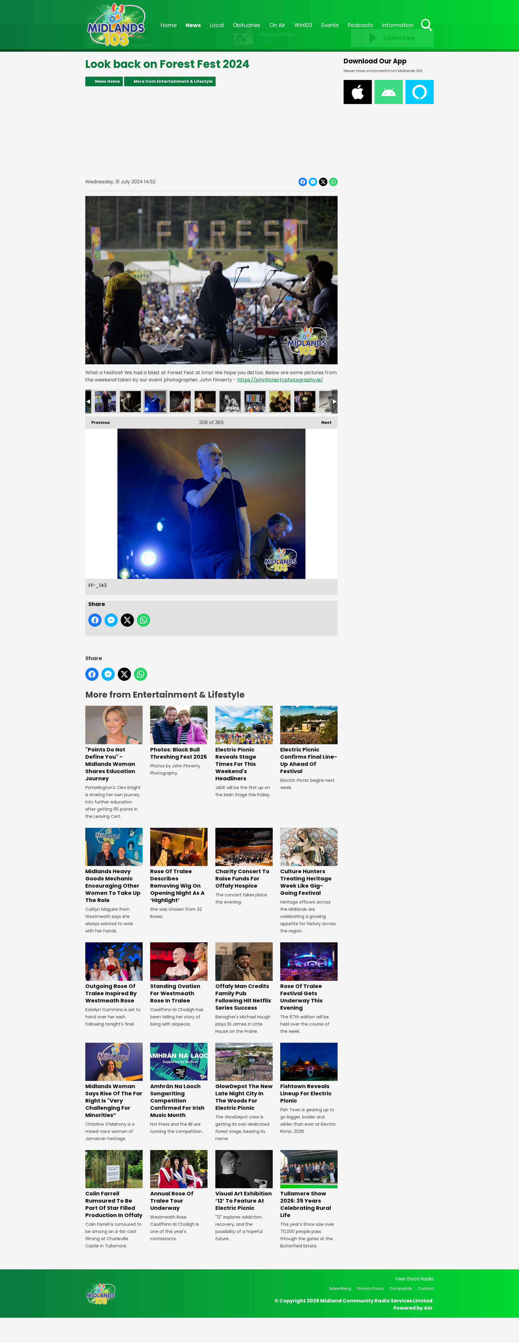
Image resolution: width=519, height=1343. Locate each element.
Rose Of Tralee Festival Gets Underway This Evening (301, 996)
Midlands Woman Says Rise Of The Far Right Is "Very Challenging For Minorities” (113, 1100)
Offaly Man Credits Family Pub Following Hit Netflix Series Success (243, 996)
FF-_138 (105, 401)
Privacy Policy (370, 1288)
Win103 (303, 25)
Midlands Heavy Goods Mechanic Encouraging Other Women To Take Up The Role (113, 885)
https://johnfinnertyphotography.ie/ (280, 379)
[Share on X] (323, 182)
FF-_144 (180, 401)
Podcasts (360, 25)
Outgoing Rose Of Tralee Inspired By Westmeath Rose (111, 993)
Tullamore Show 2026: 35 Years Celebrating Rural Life (305, 1204)
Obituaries (246, 25)
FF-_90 (304, 401)
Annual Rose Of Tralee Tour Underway (171, 1201)
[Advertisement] (211, 132)
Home (169, 25)
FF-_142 (130, 401)
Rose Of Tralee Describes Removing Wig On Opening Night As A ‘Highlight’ (177, 885)
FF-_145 (205, 401)
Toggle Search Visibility (427, 31)
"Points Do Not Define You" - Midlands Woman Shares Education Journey (110, 764)
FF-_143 (155, 401)
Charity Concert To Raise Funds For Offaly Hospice (242, 878)
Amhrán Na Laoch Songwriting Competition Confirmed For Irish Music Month (177, 1100)
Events (330, 25)
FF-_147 (230, 401)
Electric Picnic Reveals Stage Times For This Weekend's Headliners (235, 764)
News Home (107, 81)
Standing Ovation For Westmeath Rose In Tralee (175, 993)
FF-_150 (255, 401)
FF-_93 (329, 401)
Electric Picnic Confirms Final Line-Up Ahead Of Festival (308, 760)
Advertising (340, 1288)
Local (217, 25)
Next (323, 422)
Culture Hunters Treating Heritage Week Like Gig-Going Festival (306, 882)
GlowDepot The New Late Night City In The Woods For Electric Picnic (244, 1097)
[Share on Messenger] (313, 182)
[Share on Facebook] (303, 182)
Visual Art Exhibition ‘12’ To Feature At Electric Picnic (243, 1201)
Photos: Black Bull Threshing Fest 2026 (178, 753)
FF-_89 (279, 401)
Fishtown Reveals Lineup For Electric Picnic (306, 1093)
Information (398, 25)
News (193, 25)
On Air (277, 25)
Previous (97, 422)
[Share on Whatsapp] (333, 182)
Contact (426, 1288)
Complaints (401, 1288)
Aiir (428, 1308)
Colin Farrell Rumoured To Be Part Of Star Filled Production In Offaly (113, 1204)
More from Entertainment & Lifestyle (173, 81)
